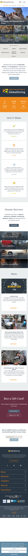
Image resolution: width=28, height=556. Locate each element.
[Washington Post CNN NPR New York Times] (14, 497)
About (10, 5)
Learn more (14, 225)
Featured (5, 48)
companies (13, 66)
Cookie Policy (21, 546)
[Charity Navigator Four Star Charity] (5, 501)
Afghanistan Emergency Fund (10, 236)
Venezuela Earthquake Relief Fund (20, 31)
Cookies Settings (13, 554)
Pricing (17, 515)
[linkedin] (20, 465)
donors (4, 66)
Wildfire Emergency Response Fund (6, 31)
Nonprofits (14, 5)
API (21, 515)
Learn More (14, 78)
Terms (13, 515)
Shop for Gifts (14, 411)
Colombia (3, 19)
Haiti (3, 244)
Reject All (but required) (14, 551)
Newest (14, 48)
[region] (14, 549)
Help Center (14, 460)
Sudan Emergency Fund (8, 255)
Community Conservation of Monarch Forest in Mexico (20, 39)
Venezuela (17, 28)
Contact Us (16, 509)
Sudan (3, 253)
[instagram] (13, 465)
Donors (3, 472)
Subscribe (14, 439)
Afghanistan (5, 235)
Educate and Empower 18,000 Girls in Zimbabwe (7, 40)
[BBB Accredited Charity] (14, 501)
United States (4, 29)
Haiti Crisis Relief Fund (8, 246)
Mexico (16, 36)
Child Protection (5, 52)
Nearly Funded (22, 48)
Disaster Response (14, 52)
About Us (4, 485)
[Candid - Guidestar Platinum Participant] (9, 501)
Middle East (4, 263)
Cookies (9, 515)
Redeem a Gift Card (14, 415)
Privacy (4, 515)
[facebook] (7, 465)
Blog (23, 5)
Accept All (14, 548)
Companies (19, 5)
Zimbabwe (3, 37)
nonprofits (20, 65)
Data (25, 515)
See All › (14, 56)
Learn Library (6, 490)
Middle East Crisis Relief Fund (10, 264)
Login (24, 2)
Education (22, 52)
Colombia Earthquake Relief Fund (12, 22)
